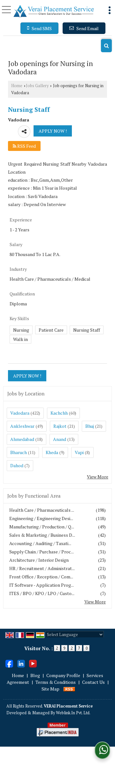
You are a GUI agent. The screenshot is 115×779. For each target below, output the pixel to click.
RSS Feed (26, 146)
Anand (59, 439)
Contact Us (93, 682)
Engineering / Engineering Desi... (41, 518)
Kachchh (59, 413)
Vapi (79, 452)
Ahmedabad (22, 439)
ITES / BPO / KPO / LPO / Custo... (41, 593)
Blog (35, 675)
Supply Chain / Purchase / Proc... (41, 552)
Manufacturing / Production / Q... (41, 527)
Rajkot (59, 426)
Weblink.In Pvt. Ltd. (73, 713)
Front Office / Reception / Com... (41, 577)
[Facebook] (9, 663)
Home (16, 85)
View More (97, 477)
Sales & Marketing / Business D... (42, 535)
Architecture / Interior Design (39, 560)
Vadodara (19, 413)
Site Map (50, 689)
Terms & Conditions (55, 682)
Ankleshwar (22, 426)
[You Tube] (33, 663)
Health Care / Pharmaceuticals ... (41, 510)
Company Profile (63, 675)
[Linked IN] (21, 663)
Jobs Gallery (37, 85)
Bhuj (89, 426)
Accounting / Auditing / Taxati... (40, 543)
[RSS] (69, 689)
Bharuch (18, 452)
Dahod (16, 465)
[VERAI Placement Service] (53, 11)
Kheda (52, 452)
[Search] (106, 45)
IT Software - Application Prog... (41, 585)
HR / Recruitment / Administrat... (42, 568)
